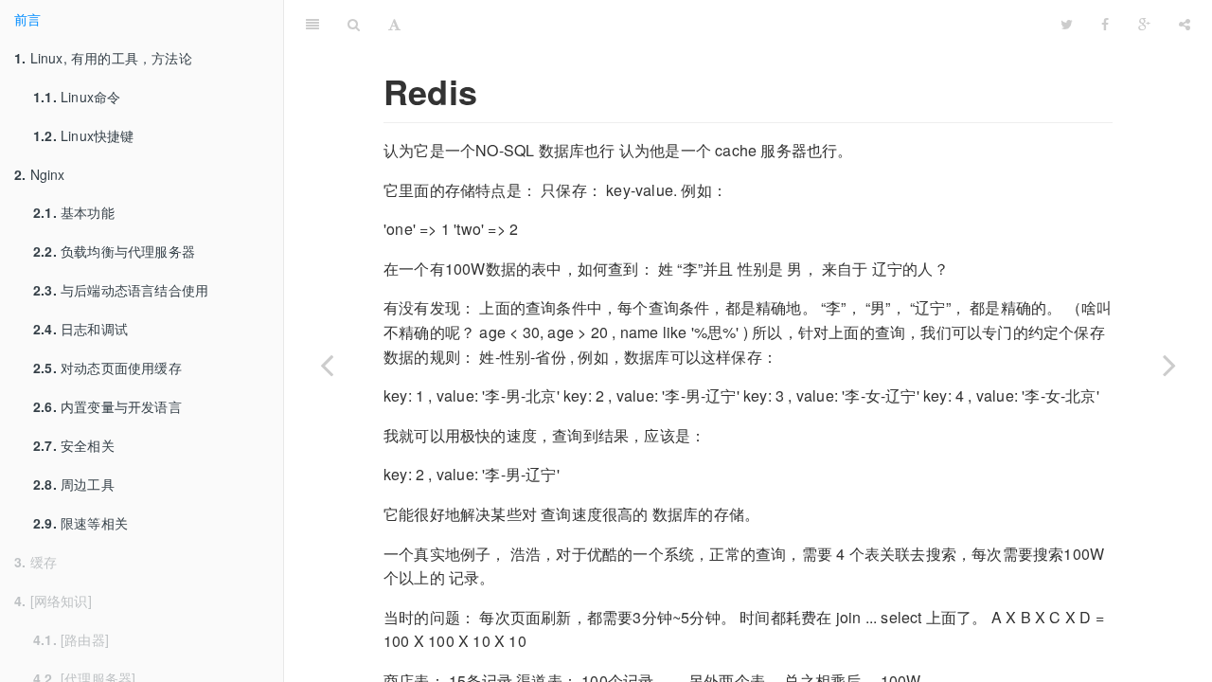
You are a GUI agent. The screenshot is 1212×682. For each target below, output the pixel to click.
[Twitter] (1066, 23)
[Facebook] (1105, 23)
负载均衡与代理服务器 (114, 251)
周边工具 (74, 484)
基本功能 (74, 212)
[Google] (1144, 23)
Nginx (39, 174)
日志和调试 (80, 328)
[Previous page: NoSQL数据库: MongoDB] (326, 364)
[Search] (353, 23)
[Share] (1184, 23)
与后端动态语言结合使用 (120, 289)
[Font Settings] (394, 23)
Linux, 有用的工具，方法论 (103, 57)
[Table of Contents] (312, 23)
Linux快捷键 (83, 135)
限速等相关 (80, 522)
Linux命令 (76, 96)
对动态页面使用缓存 (107, 367)
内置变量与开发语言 (107, 406)
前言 (27, 18)
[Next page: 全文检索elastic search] (1169, 364)
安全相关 (74, 445)
